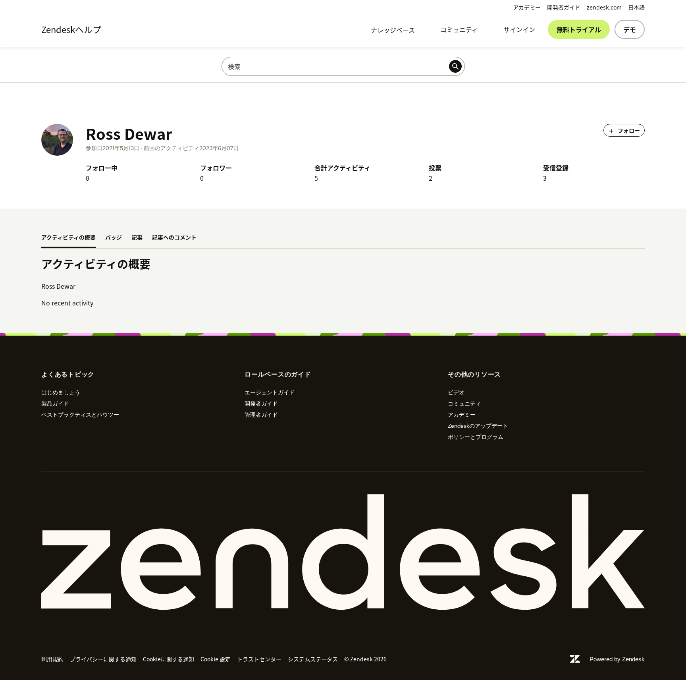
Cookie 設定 (215, 659)
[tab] (68, 238)
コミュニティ (459, 29)
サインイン (519, 29)
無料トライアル (579, 29)
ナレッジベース (393, 30)
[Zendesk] (343, 552)
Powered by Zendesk (617, 659)
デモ (629, 29)
